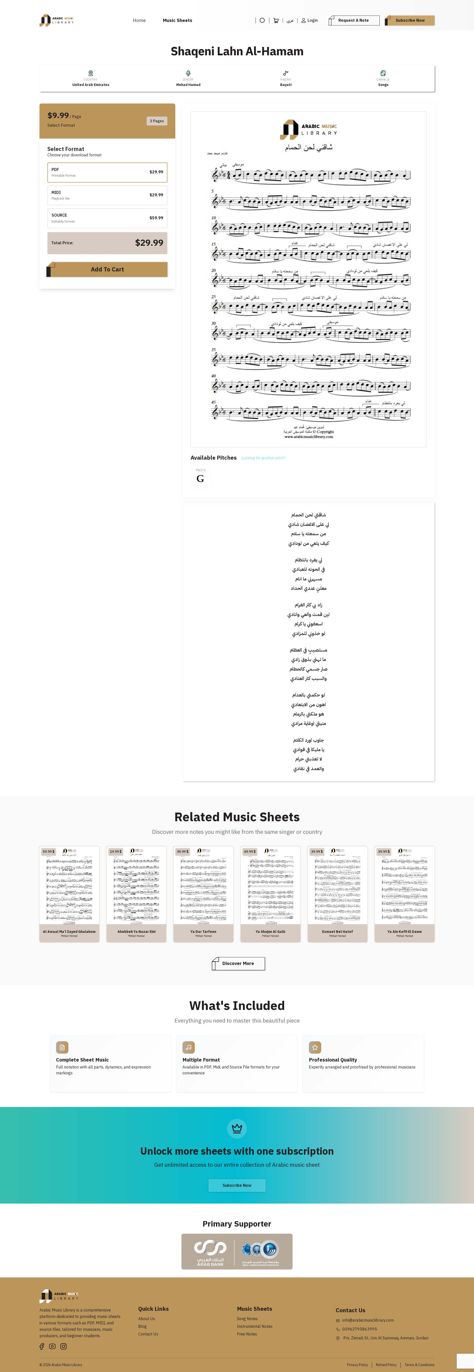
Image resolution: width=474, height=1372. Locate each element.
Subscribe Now (410, 20)
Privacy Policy (357, 1365)
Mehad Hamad (188, 84)
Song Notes (247, 1319)
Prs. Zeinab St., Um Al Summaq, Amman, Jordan (385, 1338)
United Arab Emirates (90, 84)
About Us (146, 1319)
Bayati (286, 84)
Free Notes (247, 1334)
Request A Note (353, 20)
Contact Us (148, 1334)
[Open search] (262, 20)
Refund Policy (386, 1365)
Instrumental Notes (255, 1327)
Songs (383, 84)
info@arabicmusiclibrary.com (368, 1320)
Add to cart (107, 269)
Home (139, 20)
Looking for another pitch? (263, 458)
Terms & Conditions (419, 1365)
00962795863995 (359, 1329)
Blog (142, 1327)
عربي (290, 20)
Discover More (238, 963)
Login (313, 20)
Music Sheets (177, 20)
